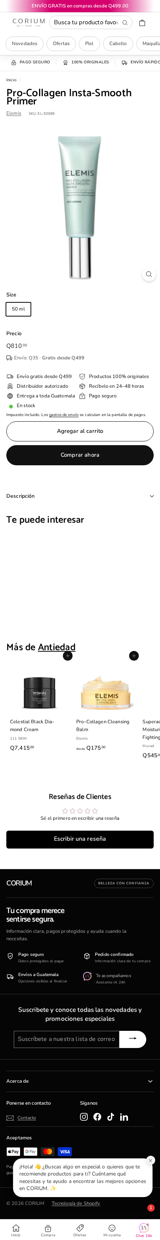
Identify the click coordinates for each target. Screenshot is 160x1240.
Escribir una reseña (80, 839)
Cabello (118, 43)
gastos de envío (64, 415)
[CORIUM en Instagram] (84, 1117)
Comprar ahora (80, 455)
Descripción (20, 496)
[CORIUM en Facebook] (97, 1117)
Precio (14, 333)
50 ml (18, 309)
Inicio (11, 80)
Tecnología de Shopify (76, 1203)
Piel (89, 43)
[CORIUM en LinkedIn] (124, 1117)
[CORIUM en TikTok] (111, 1117)
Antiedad (57, 647)
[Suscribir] (132, 1039)
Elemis (13, 113)
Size (11, 294)
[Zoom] (149, 274)
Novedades (24, 43)
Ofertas (61, 43)
